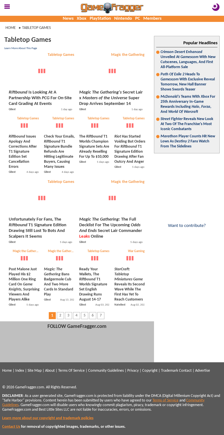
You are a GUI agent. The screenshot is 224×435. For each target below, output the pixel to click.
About (50, 371)
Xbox (81, 18)
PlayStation (100, 18)
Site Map (35, 371)
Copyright (150, 371)
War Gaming (136, 251)
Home (10, 28)
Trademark (169, 371)
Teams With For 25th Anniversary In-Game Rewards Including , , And (188, 104)
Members (152, 18)
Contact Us (11, 427)
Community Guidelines (106, 371)
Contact (185, 371)
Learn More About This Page (20, 48)
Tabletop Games (61, 55)
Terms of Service (165, 400)
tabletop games (36, 28)
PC (137, 18)
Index (19, 371)
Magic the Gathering (128, 55)
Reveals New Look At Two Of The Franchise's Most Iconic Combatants (187, 124)
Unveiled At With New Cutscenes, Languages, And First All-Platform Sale (188, 59)
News (68, 18)
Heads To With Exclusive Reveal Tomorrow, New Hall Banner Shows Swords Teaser (188, 82)
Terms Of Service (71, 371)
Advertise (202, 371)
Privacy (133, 371)
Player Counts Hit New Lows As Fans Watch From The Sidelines (188, 141)
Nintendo (123, 18)
